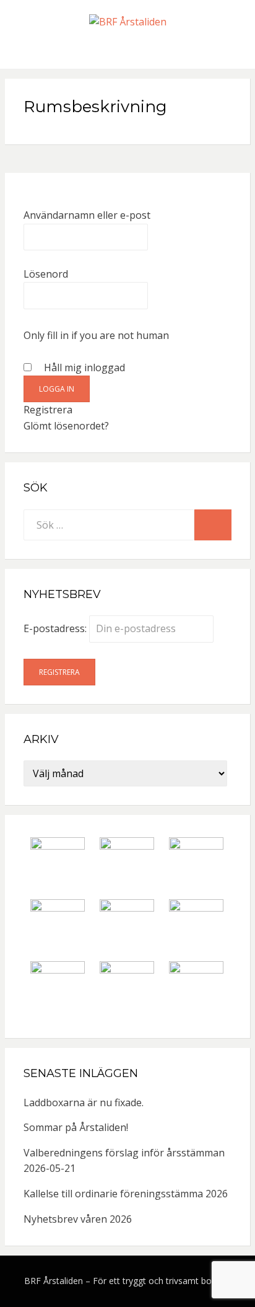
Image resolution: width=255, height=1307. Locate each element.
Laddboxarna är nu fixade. (84, 1102)
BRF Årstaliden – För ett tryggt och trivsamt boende (127, 1281)
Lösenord (46, 274)
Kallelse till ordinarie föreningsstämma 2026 (126, 1193)
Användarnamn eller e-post (87, 215)
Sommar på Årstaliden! (76, 1127)
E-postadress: (56, 628)
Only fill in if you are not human (96, 335)
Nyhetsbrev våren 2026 (78, 1219)
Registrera (48, 409)
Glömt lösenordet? (66, 426)
